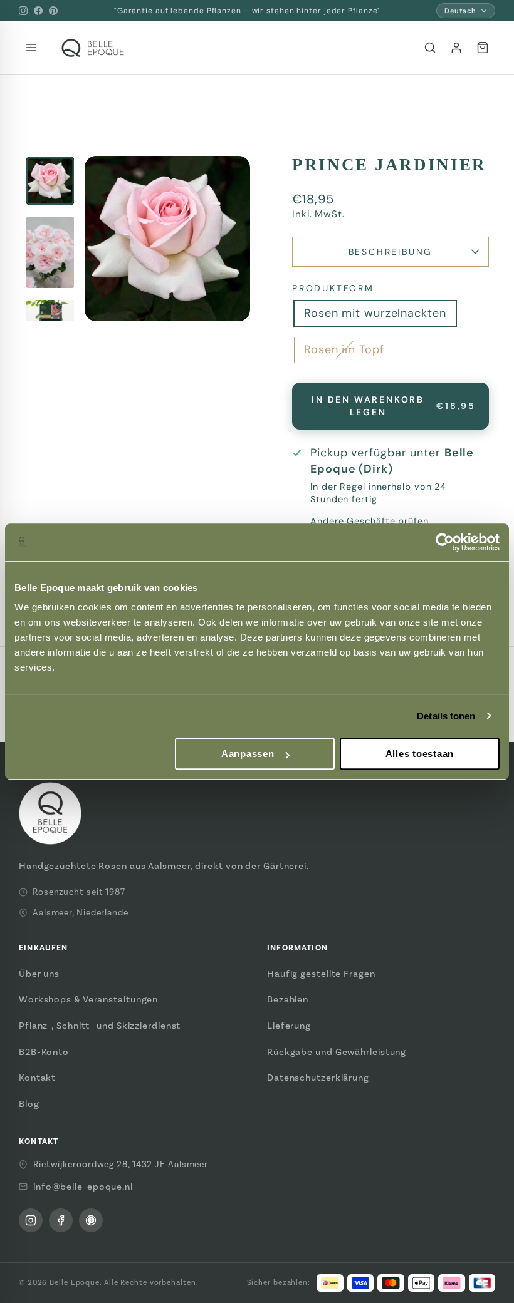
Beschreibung (391, 251)
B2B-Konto (44, 1052)
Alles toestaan (420, 753)
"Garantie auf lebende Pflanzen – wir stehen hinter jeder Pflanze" (247, 11)
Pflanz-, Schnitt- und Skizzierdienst (100, 1025)
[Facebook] (38, 10)
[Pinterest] (53, 10)
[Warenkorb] (482, 47)
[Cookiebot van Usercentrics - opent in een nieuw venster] (445, 542)
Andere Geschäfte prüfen (369, 521)
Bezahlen (287, 999)
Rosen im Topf (344, 349)
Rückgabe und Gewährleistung (336, 1052)
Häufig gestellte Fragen (321, 973)
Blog (29, 1104)
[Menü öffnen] (31, 47)
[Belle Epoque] (92, 48)
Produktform (333, 288)
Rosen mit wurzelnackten (375, 313)
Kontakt (37, 1077)
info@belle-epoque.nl (83, 1186)
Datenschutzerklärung (318, 1077)
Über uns (39, 973)
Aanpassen (248, 753)
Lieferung (289, 1025)
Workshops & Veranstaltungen (88, 999)
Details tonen (446, 716)
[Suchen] (430, 47)
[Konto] (456, 47)
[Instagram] (23, 10)
